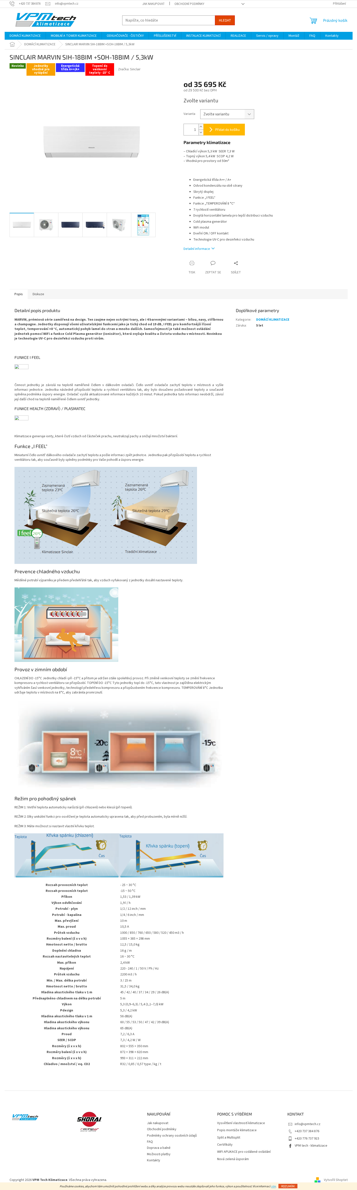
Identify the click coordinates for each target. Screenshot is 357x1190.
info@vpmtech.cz (307, 1124)
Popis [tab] (18, 294)
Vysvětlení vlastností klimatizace (241, 1123)
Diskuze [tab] (38, 294)
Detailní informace (197, 248)
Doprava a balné (159, 1147)
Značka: (129, 69)
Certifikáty (225, 1144)
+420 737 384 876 (307, 1131)
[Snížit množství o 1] (200, 132)
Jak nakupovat (153, 4)
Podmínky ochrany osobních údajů (172, 1135)
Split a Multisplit (228, 1137)
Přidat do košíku (227, 129)
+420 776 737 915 (307, 1138)
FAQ (150, 1141)
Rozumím (288, 1186)
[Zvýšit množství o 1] (200, 127)
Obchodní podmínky (189, 4)
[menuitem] (25, 36)
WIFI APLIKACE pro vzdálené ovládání (244, 1152)
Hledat (225, 20)
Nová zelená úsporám (233, 1159)
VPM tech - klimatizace (311, 1145)
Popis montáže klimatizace (237, 1130)
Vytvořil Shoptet (336, 1180)
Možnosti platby (159, 1154)
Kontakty (153, 1160)
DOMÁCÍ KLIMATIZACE (272, 319)
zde (273, 1186)
